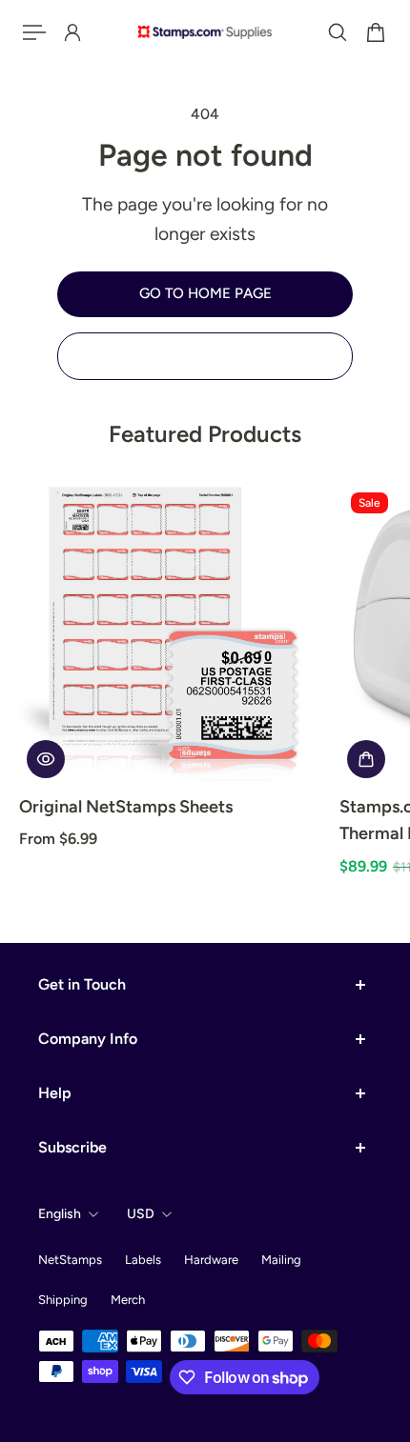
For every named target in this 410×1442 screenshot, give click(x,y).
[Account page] (72, 32)
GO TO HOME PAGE (205, 293)
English (59, 1214)
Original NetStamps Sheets (126, 806)
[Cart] (376, 32)
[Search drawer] (337, 32)
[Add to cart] (366, 759)
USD (140, 1214)
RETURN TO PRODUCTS (205, 355)
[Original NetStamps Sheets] (171, 633)
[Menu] (34, 32)
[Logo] (205, 32)
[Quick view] (46, 759)
